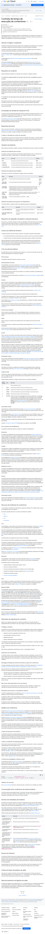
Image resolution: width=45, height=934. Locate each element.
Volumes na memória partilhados (10, 575)
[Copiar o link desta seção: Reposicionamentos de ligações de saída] (29, 880)
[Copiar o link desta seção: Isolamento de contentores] (17, 653)
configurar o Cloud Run (31, 90)
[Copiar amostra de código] (42, 775)
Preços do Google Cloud (5, 911)
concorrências (40, 611)
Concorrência (6, 520)
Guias (26, 15)
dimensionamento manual (18, 267)
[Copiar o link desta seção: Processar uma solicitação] (14, 310)
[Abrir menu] (2, 1)
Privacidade (10, 924)
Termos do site (16, 924)
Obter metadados (35, 810)
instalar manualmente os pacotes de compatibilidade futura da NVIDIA (15, 603)
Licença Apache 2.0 (31, 900)
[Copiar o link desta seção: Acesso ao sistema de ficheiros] (22, 230)
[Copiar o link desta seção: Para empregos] (11, 365)
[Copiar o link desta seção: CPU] (5, 524)
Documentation (7, 15)
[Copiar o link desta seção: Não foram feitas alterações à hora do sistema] (28, 683)
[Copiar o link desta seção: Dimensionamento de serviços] (16, 262)
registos (36, 829)
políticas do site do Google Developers (12, 901)
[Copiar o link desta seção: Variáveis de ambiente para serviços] (22, 151)
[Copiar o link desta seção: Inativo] (5, 318)
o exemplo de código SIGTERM (11, 423)
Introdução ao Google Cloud (27, 912)
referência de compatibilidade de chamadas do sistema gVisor (14, 713)
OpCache (28, 571)
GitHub (24, 909)
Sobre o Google (4, 924)
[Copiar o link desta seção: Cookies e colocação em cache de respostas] (27, 135)
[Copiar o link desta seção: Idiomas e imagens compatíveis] (22, 43)
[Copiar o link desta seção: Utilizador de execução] (15, 782)
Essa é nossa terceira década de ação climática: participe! (12, 926)
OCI (11, 54)
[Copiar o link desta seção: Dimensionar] (8, 432)
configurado (40, 526)
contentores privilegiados (17, 761)
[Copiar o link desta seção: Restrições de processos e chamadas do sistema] (29, 690)
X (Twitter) (36, 913)
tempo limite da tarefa (18, 368)
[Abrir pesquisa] (26, 1)
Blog (35, 909)
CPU (5, 514)
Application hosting (9, 5)
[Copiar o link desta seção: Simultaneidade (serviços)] (16, 609)
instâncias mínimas (17, 547)
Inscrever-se (26, 928)
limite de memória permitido (30, 409)
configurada (32, 558)
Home (2, 15)
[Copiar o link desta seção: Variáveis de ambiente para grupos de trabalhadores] (31, 201)
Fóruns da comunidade (16, 909)
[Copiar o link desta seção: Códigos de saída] (10, 372)
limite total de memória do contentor (31, 358)
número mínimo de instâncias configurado (32, 275)
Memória (5, 516)
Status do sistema (15, 915)
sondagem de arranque (14, 300)
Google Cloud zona (32, 844)
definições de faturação (37, 324)
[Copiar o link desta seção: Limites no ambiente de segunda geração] (25, 741)
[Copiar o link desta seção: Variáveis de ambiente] (16, 145)
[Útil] (41, 16)
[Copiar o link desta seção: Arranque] (6, 280)
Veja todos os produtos (5, 909)
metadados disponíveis (35, 813)
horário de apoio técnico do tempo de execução (33, 65)
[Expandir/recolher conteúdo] (8, 25)
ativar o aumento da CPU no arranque (27, 285)
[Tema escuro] (40, 775)
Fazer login (41, 1)
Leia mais (18, 841)
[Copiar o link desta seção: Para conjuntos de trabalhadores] (20, 426)
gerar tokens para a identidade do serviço (30, 805)
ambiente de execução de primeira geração (14, 710)
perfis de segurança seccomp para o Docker (31, 693)
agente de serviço (25, 839)
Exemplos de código (27, 914)
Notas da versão (15, 913)
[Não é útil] (43, 16)
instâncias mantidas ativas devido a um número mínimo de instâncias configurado (18, 336)
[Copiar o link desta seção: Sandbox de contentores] (18, 708)
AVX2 (2, 534)
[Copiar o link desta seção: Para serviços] (10, 257)
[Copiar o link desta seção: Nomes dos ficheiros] (16, 853)
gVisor (29, 712)
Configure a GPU (18, 584)
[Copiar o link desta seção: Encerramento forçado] (12, 356)
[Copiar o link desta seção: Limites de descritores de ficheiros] (21, 731)
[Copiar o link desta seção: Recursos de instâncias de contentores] (27, 505)
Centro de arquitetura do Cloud (27, 917)
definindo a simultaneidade (10, 614)
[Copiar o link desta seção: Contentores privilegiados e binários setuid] (26, 759)
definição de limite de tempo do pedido (9, 130)
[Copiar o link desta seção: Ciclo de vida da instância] (19, 249)
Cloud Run (18, 5)
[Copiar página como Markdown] (31, 22)
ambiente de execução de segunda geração (14, 717)
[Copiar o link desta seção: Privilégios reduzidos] (13, 627)
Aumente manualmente (36, 434)
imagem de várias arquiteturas (16, 58)
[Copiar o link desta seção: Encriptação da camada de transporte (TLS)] (30, 110)
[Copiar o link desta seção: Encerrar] (6, 333)
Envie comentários (38, 19)
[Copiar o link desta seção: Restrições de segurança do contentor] (27, 619)
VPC (22, 874)
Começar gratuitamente (37, 5)
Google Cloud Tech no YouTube (38, 917)
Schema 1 (3, 54)
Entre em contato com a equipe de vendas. (5, 917)
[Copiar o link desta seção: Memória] (7, 556)
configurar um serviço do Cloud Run (10, 118)
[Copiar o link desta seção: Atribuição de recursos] (12, 466)
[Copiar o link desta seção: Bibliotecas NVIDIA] (10, 587)
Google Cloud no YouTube (39, 915)
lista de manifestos (27, 58)
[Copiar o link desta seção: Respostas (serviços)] (16, 126)
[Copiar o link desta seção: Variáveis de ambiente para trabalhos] (23, 171)
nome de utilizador (7, 784)
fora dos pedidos (14, 549)
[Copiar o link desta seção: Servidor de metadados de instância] (26, 800)
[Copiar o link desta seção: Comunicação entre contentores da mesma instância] (36, 789)
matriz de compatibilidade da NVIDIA (22, 604)
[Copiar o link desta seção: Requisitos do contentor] (18, 71)
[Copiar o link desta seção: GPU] (5, 579)
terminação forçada (21, 400)
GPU (5, 518)
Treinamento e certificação (26, 919)
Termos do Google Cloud (24, 924)
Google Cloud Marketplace (3, 914)
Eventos (35, 911)
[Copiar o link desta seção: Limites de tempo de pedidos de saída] (27, 870)
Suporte (13, 911)
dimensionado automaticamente (26, 265)
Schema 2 (8, 54)
